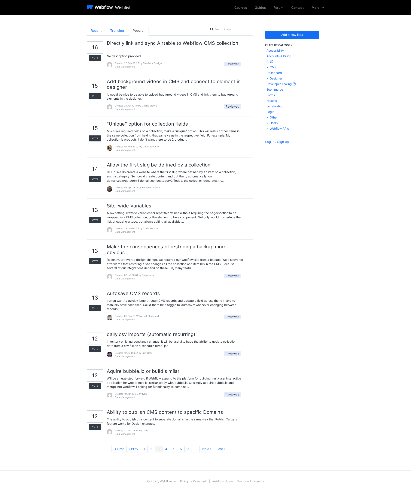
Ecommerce (275, 89)
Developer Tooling (280, 84)
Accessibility (275, 50)
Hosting (272, 100)
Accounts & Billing (279, 56)
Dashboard (274, 73)
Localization (275, 106)
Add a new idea (292, 34)
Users (273, 123)
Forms (271, 95)
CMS (272, 67)
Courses (240, 7)
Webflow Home (222, 481)
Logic (270, 112)
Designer (275, 78)
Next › (206, 449)
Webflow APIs (279, 128)
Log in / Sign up (277, 142)
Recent (96, 30)
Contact (297, 7)
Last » (221, 449)
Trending (117, 30)
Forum (278, 7)
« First (119, 449)
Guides (260, 7)
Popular (139, 30)
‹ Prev (133, 449)
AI (268, 61)
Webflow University (250, 481)
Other (273, 117)
